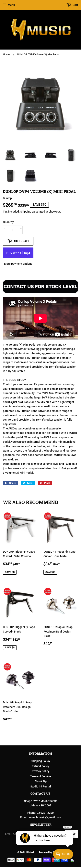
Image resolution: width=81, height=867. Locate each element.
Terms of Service (40, 776)
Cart (75, 5)
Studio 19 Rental (40, 786)
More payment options (18, 263)
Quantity (8, 222)
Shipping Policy (40, 761)
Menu (11, 5)
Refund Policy (40, 766)
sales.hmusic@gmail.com (45, 817)
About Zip (41, 781)
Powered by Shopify (50, 852)
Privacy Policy (40, 771)
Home (6, 54)
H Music (30, 852)
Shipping (25, 211)
